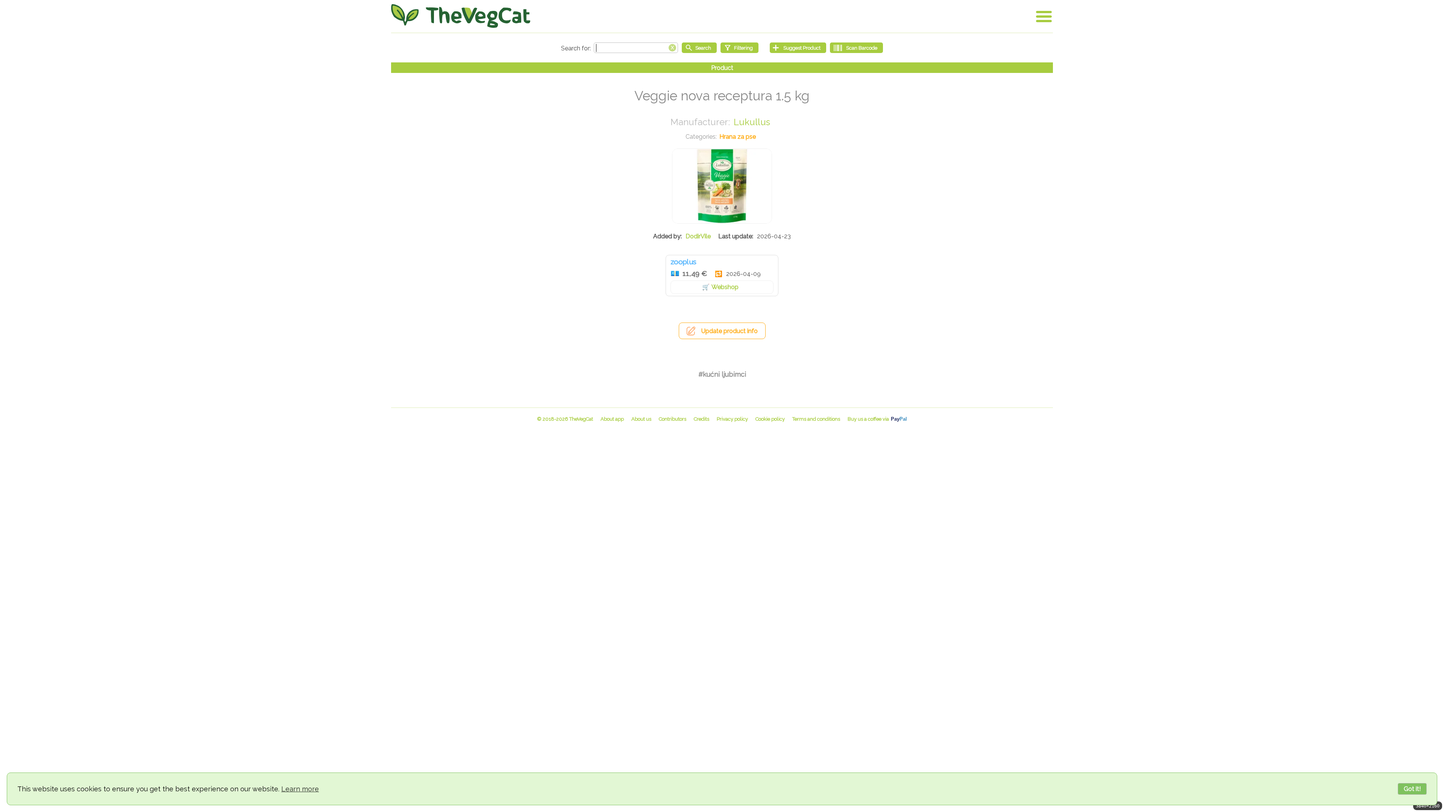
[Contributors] (672, 419)
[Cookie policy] (770, 419)
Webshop (725, 287)
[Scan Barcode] (856, 47)
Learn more (300, 789)
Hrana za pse (737, 136)
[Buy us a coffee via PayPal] (877, 419)
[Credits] (701, 419)
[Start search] (699, 47)
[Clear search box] (672, 47)
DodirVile (698, 236)
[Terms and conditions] (816, 419)
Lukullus (752, 122)
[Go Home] (460, 16)
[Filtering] (739, 47)
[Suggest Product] (798, 47)
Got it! (1412, 788)
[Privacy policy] (732, 419)
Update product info (729, 331)
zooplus (683, 262)
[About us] (641, 419)
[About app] (612, 419)
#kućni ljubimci (722, 374)
